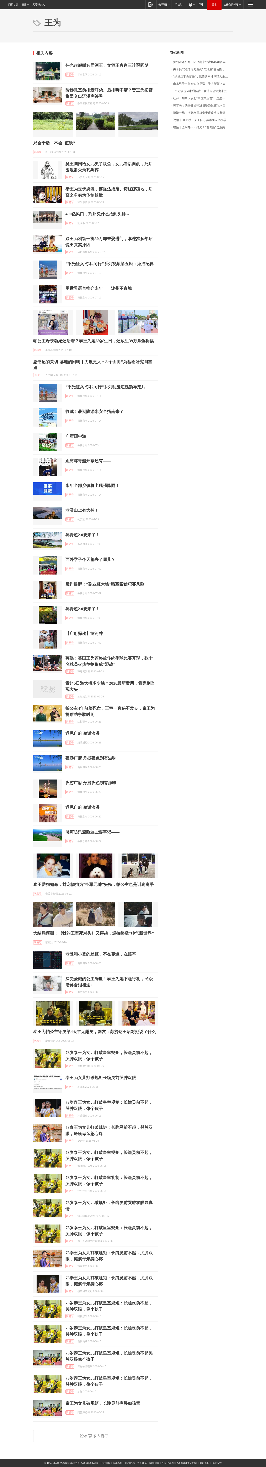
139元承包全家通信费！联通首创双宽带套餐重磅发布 (203, 91)
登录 (214, 4)
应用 (24, 4)
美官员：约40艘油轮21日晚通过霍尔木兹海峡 (202, 105)
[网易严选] (178, 4)
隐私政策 (154, 1462)
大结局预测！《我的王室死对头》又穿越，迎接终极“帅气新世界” (93, 933)
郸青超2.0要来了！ (82, 534)
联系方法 (118, 1462)
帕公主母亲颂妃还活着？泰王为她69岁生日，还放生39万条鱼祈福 (93, 340)
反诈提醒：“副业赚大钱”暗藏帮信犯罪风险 (104, 584)
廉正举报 (204, 1462)
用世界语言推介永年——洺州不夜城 (98, 288)
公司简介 (105, 1462)
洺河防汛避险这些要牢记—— (92, 832)
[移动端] (150, 4)
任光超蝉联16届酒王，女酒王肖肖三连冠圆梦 (107, 65)
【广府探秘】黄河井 (84, 633)
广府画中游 (75, 436)
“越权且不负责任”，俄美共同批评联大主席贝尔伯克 (203, 76)
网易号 (70, 74)
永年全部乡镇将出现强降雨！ (92, 485)
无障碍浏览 (38, 4)
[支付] (191, 4)
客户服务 (142, 1462)
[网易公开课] (163, 4)
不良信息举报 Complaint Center (179, 1462)
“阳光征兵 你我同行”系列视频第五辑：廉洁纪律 (109, 263)
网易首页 (13, 4)
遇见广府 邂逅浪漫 (82, 733)
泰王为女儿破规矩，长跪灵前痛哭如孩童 (102, 1403)
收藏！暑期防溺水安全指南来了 (94, 411)
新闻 (37, 375)
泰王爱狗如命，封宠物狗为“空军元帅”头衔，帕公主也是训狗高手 (93, 884)
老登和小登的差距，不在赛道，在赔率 (100, 954)
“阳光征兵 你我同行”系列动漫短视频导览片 (105, 386)
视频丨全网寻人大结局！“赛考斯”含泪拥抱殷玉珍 (203, 127)
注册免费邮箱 (231, 4)
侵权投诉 (217, 1462)
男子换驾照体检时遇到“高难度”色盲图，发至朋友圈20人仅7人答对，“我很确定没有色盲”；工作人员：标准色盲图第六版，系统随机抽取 (203, 69)
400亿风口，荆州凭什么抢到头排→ (97, 214)
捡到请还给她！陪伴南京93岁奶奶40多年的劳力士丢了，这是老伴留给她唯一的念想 (203, 62)
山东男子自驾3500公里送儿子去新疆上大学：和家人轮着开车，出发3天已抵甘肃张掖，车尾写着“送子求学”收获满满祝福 (203, 83)
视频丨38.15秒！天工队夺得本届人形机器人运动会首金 (203, 120)
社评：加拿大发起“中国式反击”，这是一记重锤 (203, 98)
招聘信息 (130, 1462)
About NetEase (89, 1462)
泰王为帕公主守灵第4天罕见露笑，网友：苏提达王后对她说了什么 (94, 1031)
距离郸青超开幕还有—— (88, 460)
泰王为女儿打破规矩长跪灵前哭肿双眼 (100, 1077)
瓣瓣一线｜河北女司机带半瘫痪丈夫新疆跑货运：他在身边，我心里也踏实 (203, 112)
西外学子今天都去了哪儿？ (90, 559)
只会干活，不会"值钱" (54, 143)
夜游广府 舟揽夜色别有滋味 (90, 758)
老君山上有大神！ (82, 510)
